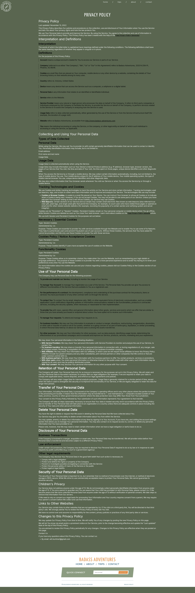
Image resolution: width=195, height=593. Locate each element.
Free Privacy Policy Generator (127, 35)
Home (79, 564)
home (105, 2)
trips (119, 2)
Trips (101, 564)
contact (149, 2)
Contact (113, 564)
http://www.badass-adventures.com (100, 121)
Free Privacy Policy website (139, 213)
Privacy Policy (128, 584)
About (90, 564)
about (133, 2)
